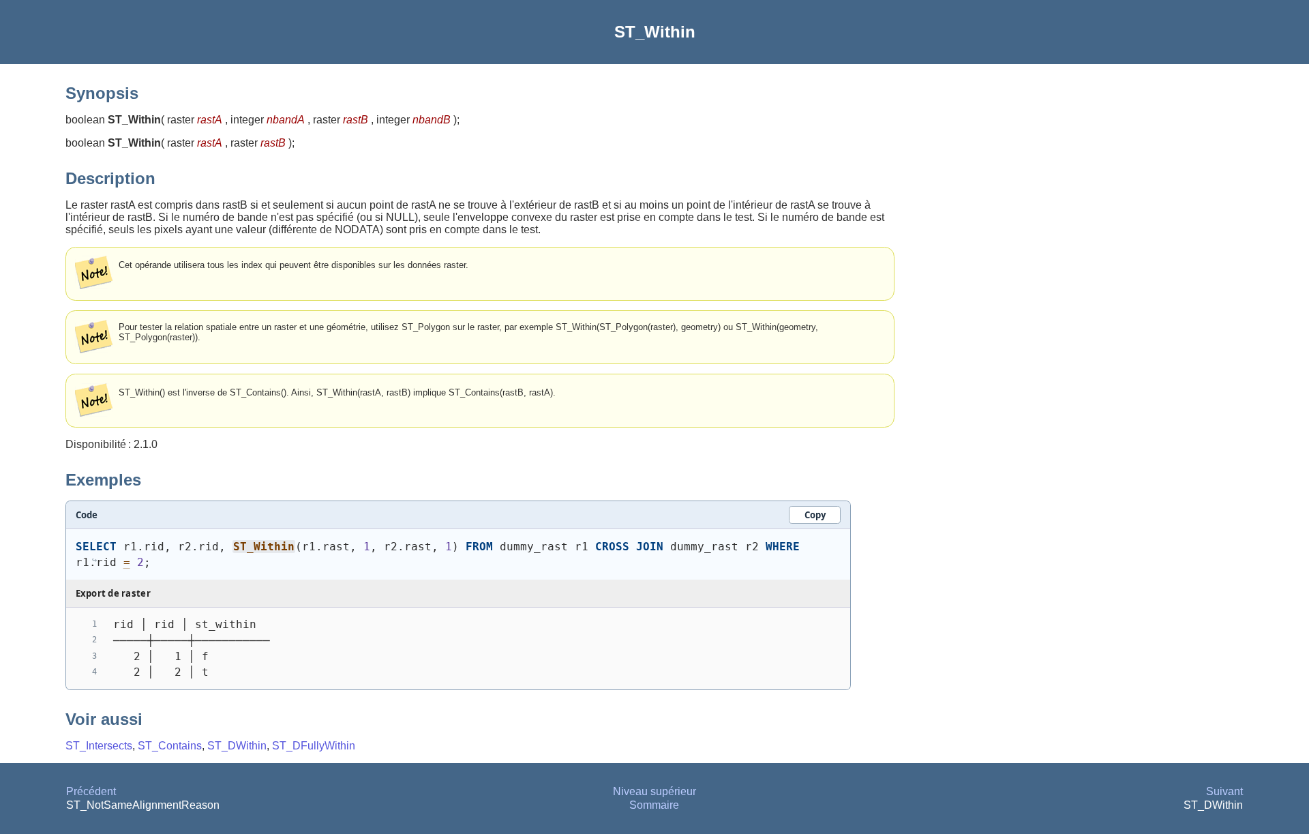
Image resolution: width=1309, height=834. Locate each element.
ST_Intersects (98, 745)
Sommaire (654, 805)
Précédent (91, 791)
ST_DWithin (237, 745)
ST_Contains (170, 745)
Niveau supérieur (654, 791)
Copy (815, 515)
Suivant (1224, 791)
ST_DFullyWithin (313, 745)
